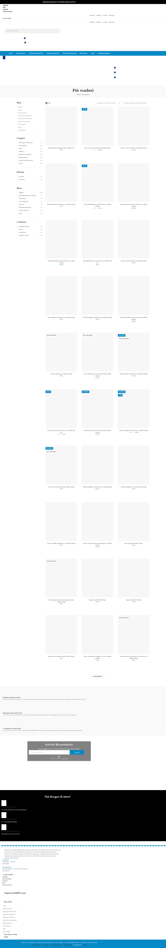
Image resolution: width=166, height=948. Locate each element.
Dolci (19, 127)
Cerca (58, 31)
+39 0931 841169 (8, 807)
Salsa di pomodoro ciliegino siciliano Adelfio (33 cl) (61, 148)
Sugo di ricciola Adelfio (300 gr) (97, 600)
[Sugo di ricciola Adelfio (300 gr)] (97, 578)
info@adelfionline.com (10, 831)
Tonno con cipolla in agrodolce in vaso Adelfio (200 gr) (61, 543)
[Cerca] (4, 61)
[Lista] (49, 103)
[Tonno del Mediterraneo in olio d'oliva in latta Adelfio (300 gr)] (133, 295)
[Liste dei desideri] (25, 35)
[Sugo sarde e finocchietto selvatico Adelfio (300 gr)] (61, 634)
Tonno (20, 110)
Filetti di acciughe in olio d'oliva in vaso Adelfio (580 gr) (97, 487)
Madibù (84, 945)
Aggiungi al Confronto (72, 110)
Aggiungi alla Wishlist (72, 113)
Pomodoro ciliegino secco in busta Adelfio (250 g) (133, 487)
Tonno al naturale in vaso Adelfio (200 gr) (61, 374)
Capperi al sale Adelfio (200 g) (133, 600)
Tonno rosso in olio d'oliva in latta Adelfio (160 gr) (61, 487)
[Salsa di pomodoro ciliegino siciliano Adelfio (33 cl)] (61, 126)
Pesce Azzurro (22, 113)
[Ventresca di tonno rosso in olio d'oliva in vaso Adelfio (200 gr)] (133, 182)
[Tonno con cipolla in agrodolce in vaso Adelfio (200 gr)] (61, 521)
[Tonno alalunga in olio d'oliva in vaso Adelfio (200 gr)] (61, 295)
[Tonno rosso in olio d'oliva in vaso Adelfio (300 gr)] (133, 239)
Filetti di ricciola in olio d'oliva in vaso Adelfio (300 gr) (133, 374)
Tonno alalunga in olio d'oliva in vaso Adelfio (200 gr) (61, 317)
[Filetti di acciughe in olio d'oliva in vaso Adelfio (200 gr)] (97, 295)
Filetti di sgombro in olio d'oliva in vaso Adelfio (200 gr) (61, 204)
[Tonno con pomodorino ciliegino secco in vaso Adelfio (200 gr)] (97, 634)
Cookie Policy (36, 945)
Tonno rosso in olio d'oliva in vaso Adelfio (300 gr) (133, 261)
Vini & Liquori (22, 124)
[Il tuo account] (25, 48)
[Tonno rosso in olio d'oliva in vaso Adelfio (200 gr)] (133, 126)
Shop (19, 102)
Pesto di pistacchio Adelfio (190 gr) (134, 543)
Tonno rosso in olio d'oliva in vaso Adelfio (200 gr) (133, 148)
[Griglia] (46, 103)
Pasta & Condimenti (24, 121)
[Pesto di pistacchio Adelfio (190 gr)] (133, 521)
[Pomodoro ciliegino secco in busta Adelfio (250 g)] (133, 465)
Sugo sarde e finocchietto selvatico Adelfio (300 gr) (61, 656)
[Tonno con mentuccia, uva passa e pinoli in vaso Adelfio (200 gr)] (97, 521)
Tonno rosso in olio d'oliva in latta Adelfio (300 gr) (97, 148)
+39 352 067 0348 (9, 819)
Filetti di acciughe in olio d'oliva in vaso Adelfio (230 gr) (133, 430)
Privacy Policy (64, 758)
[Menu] (4, 57)
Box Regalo (22, 130)
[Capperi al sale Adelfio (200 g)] (133, 578)
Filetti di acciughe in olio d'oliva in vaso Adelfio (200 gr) (97, 317)
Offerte (20, 107)
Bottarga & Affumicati (25, 115)
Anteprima (72, 117)
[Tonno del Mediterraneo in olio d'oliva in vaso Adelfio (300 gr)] (61, 239)
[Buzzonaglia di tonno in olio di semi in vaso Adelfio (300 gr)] (97, 239)
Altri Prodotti (97, 676)
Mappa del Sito (67, 945)
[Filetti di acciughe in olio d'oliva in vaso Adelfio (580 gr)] (97, 465)
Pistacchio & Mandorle (25, 118)
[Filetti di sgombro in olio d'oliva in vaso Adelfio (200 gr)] (61, 182)
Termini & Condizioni (56, 945)
